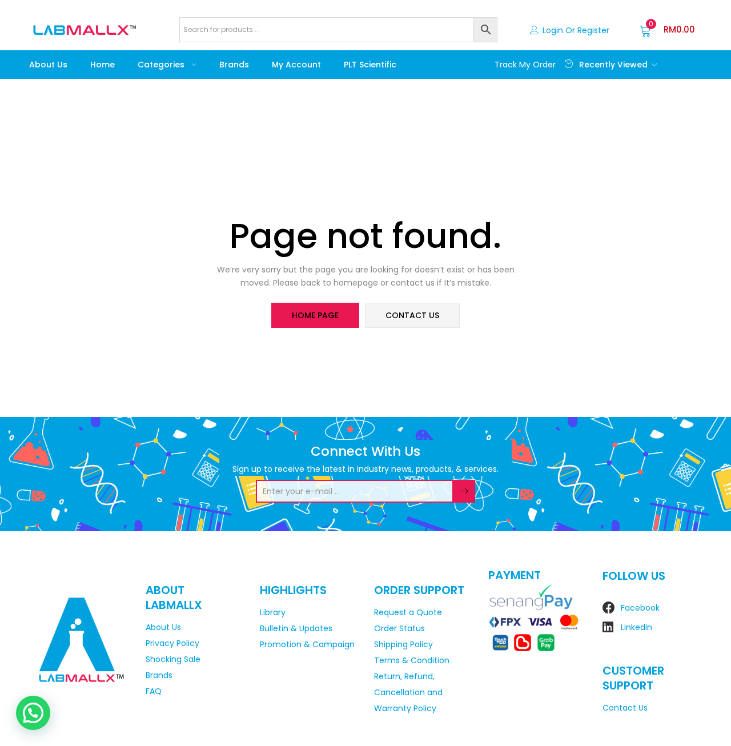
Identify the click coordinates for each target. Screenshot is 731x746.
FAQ (154, 691)
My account (296, 64)
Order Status (399, 628)
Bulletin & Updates (296, 628)
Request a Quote (408, 612)
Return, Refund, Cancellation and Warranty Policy (408, 692)
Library (273, 612)
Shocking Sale (173, 659)
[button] (667, 29)
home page (315, 315)
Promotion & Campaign (307, 644)
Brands (234, 64)
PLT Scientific (370, 64)
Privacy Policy (172, 643)
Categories (162, 64)
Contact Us (625, 707)
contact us (412, 315)
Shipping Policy (403, 644)
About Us (48, 64)
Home (102, 64)
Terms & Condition (411, 660)
